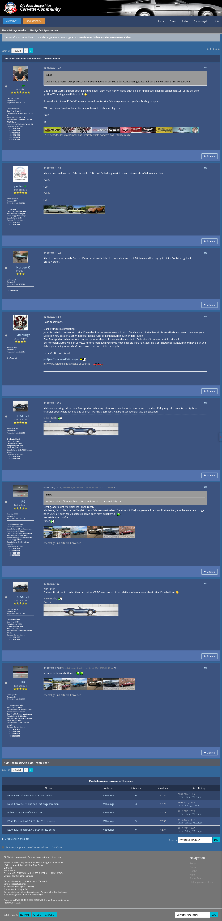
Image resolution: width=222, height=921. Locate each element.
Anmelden (12, 21)
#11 (205, 67)
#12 (205, 167)
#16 (205, 487)
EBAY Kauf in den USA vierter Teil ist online (31, 829)
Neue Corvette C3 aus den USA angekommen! (33, 804)
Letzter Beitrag (184, 797)
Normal (24, 914)
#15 (205, 402)
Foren (173, 21)
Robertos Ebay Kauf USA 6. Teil (24, 812)
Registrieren (34, 21)
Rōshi (6, 902)
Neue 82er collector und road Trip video (29, 795)
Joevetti (196, 805)
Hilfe (216, 21)
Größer (50, 914)
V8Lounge (66, 37)
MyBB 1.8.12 (20, 900)
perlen (18, 186)
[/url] (46, 359)
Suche (185, 21)
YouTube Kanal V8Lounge (63, 359)
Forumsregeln (201, 21)
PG (23, 501)
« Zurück (17, 50)
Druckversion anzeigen (17, 838)
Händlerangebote (47, 37)
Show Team (196, 878)
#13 (205, 252)
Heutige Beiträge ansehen (44, 30)
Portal (161, 21)
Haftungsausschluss (201, 882)
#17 (205, 583)
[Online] (25, 186)
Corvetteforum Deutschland (19, 37)
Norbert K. (23, 267)
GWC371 (23, 416)
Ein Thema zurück (16, 762)
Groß (37, 914)
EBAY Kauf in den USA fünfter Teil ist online (31, 821)
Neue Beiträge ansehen (14, 30)
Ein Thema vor (38, 762)
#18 (205, 667)
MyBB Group (44, 900)
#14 (205, 316)
